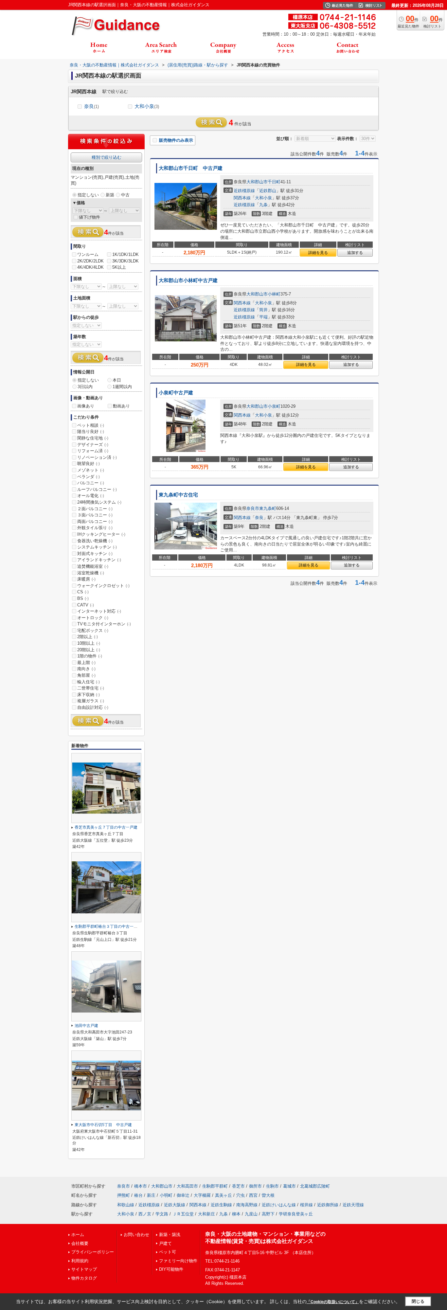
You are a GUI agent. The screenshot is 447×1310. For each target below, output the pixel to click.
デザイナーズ (92, 444)
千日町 (274, 181)
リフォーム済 (92, 450)
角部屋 (86, 675)
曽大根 (268, 1195)
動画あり (121, 406)
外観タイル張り (95, 527)
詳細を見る (318, 252)
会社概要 (79, 1243)
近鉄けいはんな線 (279, 1204)
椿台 (138, 1195)
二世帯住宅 (90, 688)
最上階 (86, 662)
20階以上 (88, 649)
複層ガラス (90, 700)
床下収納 (88, 694)
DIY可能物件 (171, 1269)
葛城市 (289, 1186)
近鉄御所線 (327, 1204)
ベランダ (88, 476)
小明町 (166, 1195)
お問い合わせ (136, 1234)
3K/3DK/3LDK (125, 261)
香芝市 (238, 1186)
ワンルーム (87, 254)
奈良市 (252, 508)
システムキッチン (97, 547)
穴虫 (240, 1195)
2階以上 (87, 636)
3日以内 (85, 386)
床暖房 (86, 579)
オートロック (92, 617)
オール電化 (90, 495)
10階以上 (88, 643)
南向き (86, 668)
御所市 (255, 1186)
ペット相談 (90, 425)
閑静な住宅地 (92, 438)
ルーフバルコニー (97, 489)
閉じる (418, 1301)
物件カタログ (84, 1278)
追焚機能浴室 (92, 566)
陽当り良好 (90, 431)
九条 (263, 204)
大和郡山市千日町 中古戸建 (191, 168)
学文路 (161, 1213)
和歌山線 (125, 1204)
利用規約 (79, 1260)
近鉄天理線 (353, 1204)
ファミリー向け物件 (178, 1260)
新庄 (151, 1195)
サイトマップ (84, 1269)
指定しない (88, 194)
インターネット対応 (99, 611)
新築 (110, 194)
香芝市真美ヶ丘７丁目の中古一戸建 (106, 827)
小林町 (274, 294)
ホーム (77, 1234)
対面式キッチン (95, 553)
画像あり (85, 406)
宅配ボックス (92, 630)
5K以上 (119, 267)
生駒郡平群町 (215, 1186)
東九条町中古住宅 (178, 494)
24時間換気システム (99, 502)
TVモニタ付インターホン (104, 623)
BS (83, 598)
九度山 (251, 1213)
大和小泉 (146, 106)
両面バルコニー (95, 521)
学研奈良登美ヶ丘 (296, 1213)
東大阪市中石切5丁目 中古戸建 (103, 1124)
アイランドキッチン (99, 559)
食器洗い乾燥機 (95, 540)
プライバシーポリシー (92, 1251)
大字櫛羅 (202, 1195)
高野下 (268, 1213)
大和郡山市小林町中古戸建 (188, 280)
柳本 (236, 1213)
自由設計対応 (92, 707)
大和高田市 (187, 1186)
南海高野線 (247, 1204)
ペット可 (167, 1251)
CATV (85, 604)
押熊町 (123, 1195)
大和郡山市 (257, 181)
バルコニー (90, 482)
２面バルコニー (95, 508)
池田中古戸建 (86, 1025)
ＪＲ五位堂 (183, 1213)
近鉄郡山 (267, 190)
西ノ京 (144, 1213)
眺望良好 (88, 463)
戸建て (165, 1243)
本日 (117, 380)
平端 (263, 316)
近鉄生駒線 (221, 1204)
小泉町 (274, 406)
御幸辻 (183, 1195)
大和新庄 (206, 1213)
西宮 (253, 1195)
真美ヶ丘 (223, 1195)
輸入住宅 (88, 681)
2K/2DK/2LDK (90, 261)
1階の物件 (89, 656)
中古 (125, 194)
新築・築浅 (169, 1234)
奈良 (91, 106)
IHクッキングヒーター (101, 534)
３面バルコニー (95, 514)
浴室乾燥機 (90, 572)
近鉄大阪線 (174, 1204)
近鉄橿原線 (244, 190)
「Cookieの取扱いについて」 (333, 1302)
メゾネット (90, 470)
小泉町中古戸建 (176, 392)
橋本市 (140, 1186)
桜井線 (306, 1204)
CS (83, 591)
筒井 (263, 309)
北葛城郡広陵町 (315, 1186)
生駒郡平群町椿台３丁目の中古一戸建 (108, 926)
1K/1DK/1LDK (125, 254)
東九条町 (267, 508)
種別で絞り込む (106, 157)
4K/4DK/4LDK (90, 267)
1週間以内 (122, 386)
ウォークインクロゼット (103, 585)
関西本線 (242, 197)
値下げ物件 (89, 217)
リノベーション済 (97, 457)
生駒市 (272, 1186)
